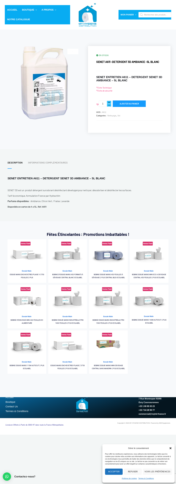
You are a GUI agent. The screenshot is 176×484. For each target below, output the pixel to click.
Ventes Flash (25, 244)
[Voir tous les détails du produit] (27, 253)
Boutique (28, 10)
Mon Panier (127, 14)
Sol (118, 115)
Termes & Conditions (146, 478)
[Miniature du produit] (72, 51)
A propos (47, 10)
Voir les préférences (157, 472)
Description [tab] (15, 162)
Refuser (133, 472)
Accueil (12, 10)
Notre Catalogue (18, 19)
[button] (170, 448)
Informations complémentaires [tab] (48, 162)
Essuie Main (26, 271)
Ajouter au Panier (129, 103)
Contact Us (12, 406)
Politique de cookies (129, 478)
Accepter (114, 472)
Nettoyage (111, 115)
